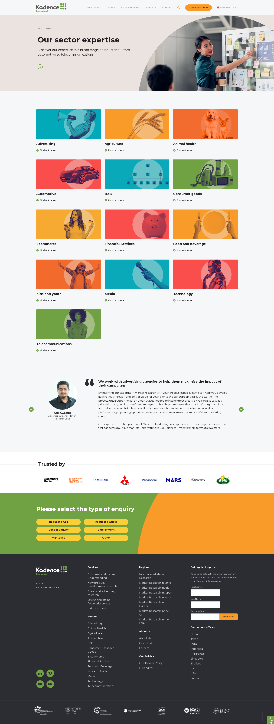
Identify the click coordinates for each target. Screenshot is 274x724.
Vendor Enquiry (58, 529)
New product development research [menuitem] (102, 584)
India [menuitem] (194, 643)
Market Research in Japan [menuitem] (155, 592)
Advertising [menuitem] (95, 623)
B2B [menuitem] (90, 643)
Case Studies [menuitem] (147, 643)
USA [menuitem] (193, 673)
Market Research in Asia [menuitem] (154, 587)
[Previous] (31, 409)
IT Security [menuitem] (146, 668)
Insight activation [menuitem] (98, 608)
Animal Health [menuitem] (97, 628)
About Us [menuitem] (145, 638)
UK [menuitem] (192, 668)
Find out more (48, 150)
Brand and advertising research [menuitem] (102, 593)
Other (106, 537)
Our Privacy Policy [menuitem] (151, 663)
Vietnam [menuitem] (196, 678)
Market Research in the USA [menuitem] (154, 621)
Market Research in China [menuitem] (155, 582)
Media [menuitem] (91, 676)
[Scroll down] (40, 66)
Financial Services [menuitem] (99, 661)
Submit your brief (199, 7)
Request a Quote (106, 521)
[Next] (241, 409)
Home (40, 28)
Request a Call (58, 521)
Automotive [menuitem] (95, 638)
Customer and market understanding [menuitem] (102, 576)
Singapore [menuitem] (197, 658)
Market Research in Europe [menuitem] (151, 604)
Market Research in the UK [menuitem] (154, 613)
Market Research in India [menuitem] (155, 597)
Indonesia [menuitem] (197, 648)
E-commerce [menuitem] (96, 656)
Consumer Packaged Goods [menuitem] (101, 650)
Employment (106, 529)
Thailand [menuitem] (196, 663)
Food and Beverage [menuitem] (100, 666)
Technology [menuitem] (95, 681)
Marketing (58, 537)
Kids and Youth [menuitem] (97, 671)
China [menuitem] (194, 634)
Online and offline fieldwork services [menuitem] (99, 601)
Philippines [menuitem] (197, 653)
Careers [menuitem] (144, 648)
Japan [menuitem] (194, 639)
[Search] (178, 8)
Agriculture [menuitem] (95, 633)
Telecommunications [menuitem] (101, 686)
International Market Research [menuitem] (152, 576)
